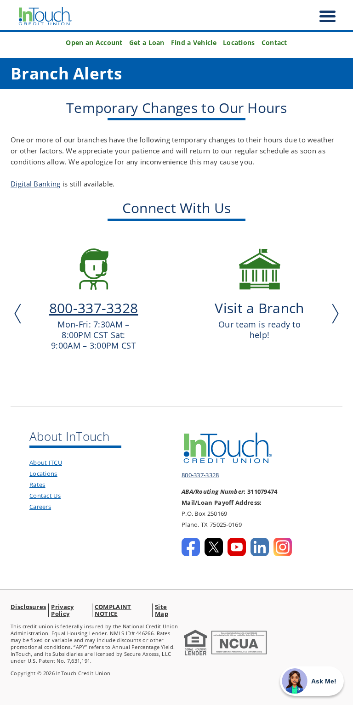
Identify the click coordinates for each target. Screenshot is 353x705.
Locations (239, 42)
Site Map (161, 610)
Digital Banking (36, 183)
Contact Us (45, 495)
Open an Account (94, 42)
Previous (20, 313)
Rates (37, 484)
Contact (274, 42)
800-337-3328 (200, 475)
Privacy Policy (62, 610)
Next (333, 313)
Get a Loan (147, 42)
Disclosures (28, 607)
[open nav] (323, 16)
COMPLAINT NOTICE (113, 610)
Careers (40, 506)
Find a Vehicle (193, 42)
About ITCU (45, 462)
